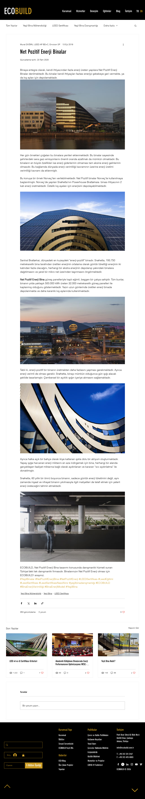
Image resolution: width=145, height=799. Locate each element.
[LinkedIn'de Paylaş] (35, 603)
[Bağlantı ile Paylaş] (42, 603)
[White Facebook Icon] (118, 764)
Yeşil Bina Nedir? (108, 661)
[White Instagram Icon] (131, 764)
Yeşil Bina (48, 593)
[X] (122, 764)
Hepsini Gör (133, 628)
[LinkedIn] (127, 764)
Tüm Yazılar (11, 25)
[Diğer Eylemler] (123, 44)
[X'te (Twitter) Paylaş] (28, 603)
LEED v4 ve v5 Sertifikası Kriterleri (23, 661)
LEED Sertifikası (60, 25)
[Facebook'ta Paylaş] (21, 603)
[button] (135, 25)
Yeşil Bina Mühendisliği (35, 25)
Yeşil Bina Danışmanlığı (86, 25)
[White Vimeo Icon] (140, 764)
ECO (18, 12)
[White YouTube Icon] (136, 764)
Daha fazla (109, 25)
